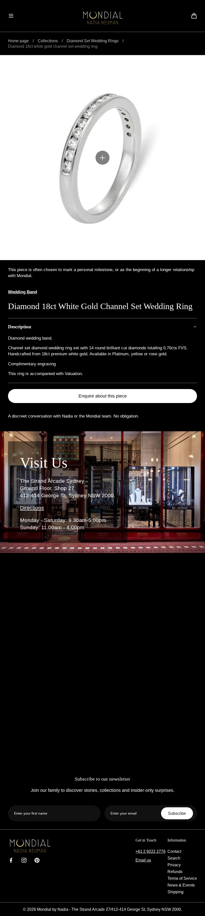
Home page (18, 40)
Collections (48, 40)
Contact (174, 851)
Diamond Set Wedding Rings (92, 40)
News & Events (181, 885)
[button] (11, 16)
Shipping (176, 892)
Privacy (174, 865)
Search (174, 858)
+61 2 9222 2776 (151, 851)
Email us (143, 860)
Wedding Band (22, 292)
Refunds (175, 871)
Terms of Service (182, 878)
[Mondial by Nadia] (102, 18)
